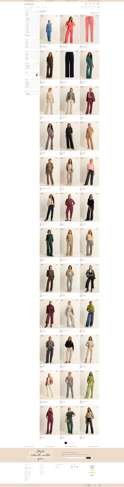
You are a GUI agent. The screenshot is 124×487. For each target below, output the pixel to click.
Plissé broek (61, 81)
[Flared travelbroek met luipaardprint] (49, 171)
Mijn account (57, 466)
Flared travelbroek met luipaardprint (45, 188)
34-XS (27, 41)
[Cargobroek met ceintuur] (49, 207)
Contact (41, 473)
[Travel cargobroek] (69, 207)
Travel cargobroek (62, 223)
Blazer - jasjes (28, 19)
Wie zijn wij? (41, 466)
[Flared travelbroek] (49, 420)
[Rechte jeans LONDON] (89, 349)
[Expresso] (29, 4)
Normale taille (28, 94)
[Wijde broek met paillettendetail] (69, 313)
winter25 (27, 32)
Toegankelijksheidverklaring (28, 467)
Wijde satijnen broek (83, 223)
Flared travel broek (62, 401)
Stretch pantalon (62, 436)
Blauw (27, 54)
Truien (27, 29)
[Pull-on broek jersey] (49, 29)
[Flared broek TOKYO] (69, 349)
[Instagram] (72, 467)
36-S (27, 42)
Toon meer (26, 47)
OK (88, 457)
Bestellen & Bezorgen (27, 472)
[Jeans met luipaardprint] (89, 171)
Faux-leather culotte (83, 294)
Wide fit (27, 68)
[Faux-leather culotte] (89, 278)
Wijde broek (41, 294)
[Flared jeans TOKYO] (89, 420)
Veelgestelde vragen (27, 471)
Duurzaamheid (42, 467)
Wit (26, 56)
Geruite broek (62, 188)
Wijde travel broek (42, 81)
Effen (27, 82)
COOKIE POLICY (26, 485)
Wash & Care (26, 479)
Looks (42, 7)
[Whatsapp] (77, 467)
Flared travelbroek (42, 436)
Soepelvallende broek (63, 45)
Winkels (46, 7)
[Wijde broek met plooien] (89, 384)
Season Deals (27, 35)
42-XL (27, 46)
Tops (27, 28)
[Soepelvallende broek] (69, 29)
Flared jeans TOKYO (83, 436)
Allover (27, 81)
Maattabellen (26, 478)
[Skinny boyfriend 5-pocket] (49, 384)
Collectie (26, 7)
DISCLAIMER (30, 485)
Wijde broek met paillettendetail (64, 330)
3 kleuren (61, 225)
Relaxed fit (28, 66)
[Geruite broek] (69, 171)
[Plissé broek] (69, 65)
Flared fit (27, 67)
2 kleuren (41, 83)
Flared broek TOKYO (63, 365)
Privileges (56, 467)
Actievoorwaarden (27, 477)
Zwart (27, 53)
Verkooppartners (42, 472)
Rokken (27, 26)
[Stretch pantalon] (69, 420)
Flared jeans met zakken (63, 117)
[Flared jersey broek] (89, 65)
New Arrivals (31, 7)
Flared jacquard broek (63, 294)
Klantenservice (26, 466)
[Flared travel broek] (69, 384)
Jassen (27, 23)
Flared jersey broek (83, 81)
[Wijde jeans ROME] (89, 313)
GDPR (37, 485)
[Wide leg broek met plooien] (69, 242)
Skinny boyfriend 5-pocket (43, 401)
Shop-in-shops (42, 471)
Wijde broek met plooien (83, 401)
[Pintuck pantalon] (49, 100)
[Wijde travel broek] (49, 65)
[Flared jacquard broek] (69, 278)
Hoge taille (27, 93)
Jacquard (27, 83)
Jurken (27, 25)
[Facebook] (75, 467)
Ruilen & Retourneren (27, 473)
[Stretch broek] (89, 100)
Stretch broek (82, 117)
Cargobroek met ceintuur (43, 223)
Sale (35, 7)
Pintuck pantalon (42, 117)
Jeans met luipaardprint (83, 188)
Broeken (27, 22)
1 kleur (41, 154)
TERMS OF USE (34, 485)
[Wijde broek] (49, 278)
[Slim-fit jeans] (89, 29)
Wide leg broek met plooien (64, 259)
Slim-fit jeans (82, 45)
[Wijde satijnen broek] (89, 207)
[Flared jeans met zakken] (69, 100)
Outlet (38, 7)
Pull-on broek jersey (43, 45)
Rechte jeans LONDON (83, 365)
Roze (27, 55)
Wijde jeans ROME (82, 330)
